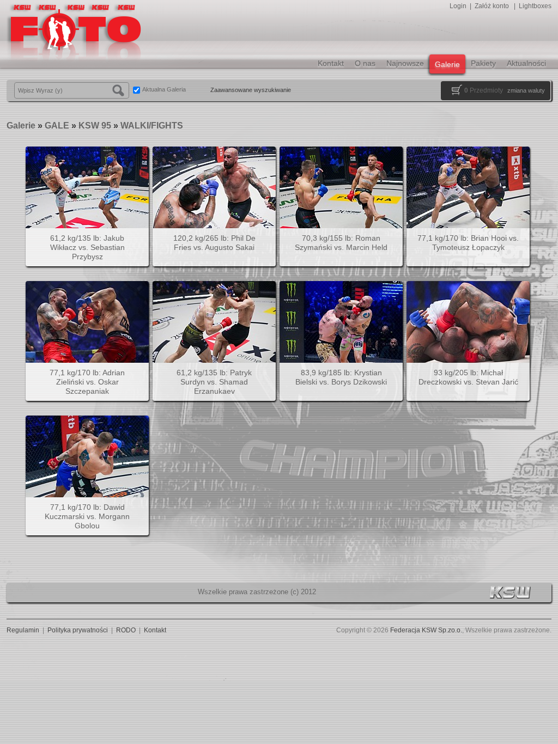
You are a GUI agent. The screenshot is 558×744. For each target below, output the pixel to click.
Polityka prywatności (77, 630)
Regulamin (23, 630)
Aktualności (526, 63)
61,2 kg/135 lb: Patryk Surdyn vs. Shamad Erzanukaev (214, 381)
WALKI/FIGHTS (151, 125)
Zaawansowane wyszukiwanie (250, 90)
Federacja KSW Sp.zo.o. (426, 630)
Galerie (447, 64)
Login (458, 6)
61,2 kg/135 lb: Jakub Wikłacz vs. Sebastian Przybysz (87, 247)
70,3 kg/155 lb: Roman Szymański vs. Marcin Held (341, 243)
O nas (365, 63)
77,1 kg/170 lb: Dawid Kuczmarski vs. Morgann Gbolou (87, 516)
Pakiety (483, 63)
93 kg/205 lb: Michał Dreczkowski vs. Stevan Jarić (468, 377)
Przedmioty (483, 90)
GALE (57, 125)
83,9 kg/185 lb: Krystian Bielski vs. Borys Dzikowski (341, 377)
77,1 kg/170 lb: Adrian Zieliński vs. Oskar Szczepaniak (87, 381)
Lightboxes (535, 6)
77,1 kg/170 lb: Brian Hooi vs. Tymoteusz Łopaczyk (468, 243)
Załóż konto (492, 6)
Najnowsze (405, 63)
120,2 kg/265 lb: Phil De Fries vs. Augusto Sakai (214, 243)
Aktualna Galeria (164, 89)
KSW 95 (94, 125)
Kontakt (331, 63)
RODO (126, 630)
